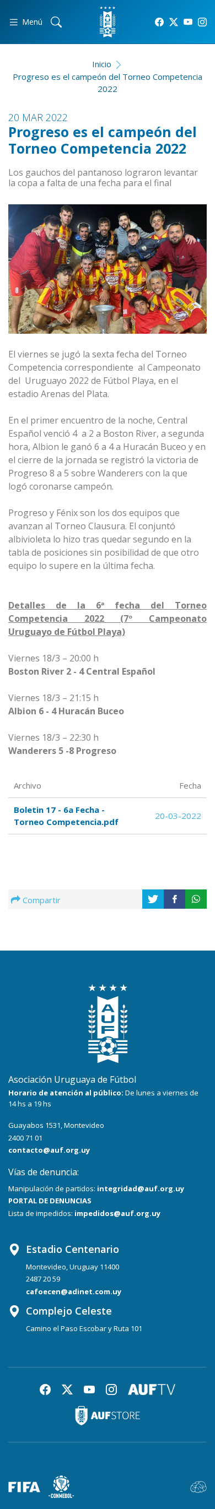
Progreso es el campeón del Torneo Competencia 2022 (107, 83)
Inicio (101, 63)
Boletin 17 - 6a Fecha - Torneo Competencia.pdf (66, 816)
